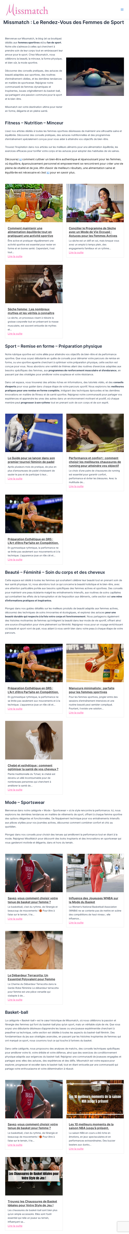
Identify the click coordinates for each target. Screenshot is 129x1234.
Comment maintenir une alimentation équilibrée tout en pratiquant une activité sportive (30, 232)
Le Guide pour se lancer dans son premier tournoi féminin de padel (31, 460)
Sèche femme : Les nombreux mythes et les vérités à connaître (31, 311)
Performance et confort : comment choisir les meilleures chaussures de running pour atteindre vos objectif (95, 461)
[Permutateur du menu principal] (122, 9)
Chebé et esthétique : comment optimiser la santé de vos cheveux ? (33, 767)
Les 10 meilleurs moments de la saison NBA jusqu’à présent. (91, 1126)
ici (20, 159)
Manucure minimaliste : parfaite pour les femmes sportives (91, 690)
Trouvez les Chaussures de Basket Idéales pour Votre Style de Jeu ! (32, 1203)
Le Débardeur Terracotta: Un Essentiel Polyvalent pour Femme (31, 977)
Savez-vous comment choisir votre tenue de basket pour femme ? (33, 900)
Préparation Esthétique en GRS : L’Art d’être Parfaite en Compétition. (33, 541)
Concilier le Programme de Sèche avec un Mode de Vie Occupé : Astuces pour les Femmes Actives (93, 232)
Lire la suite (15, 256)
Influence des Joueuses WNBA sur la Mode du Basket (93, 900)
